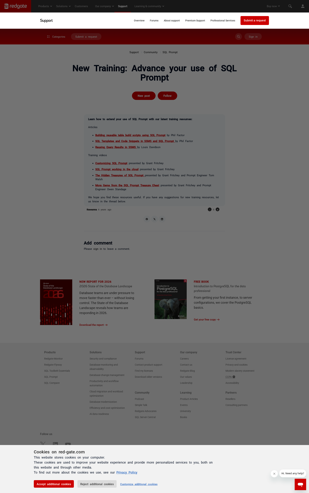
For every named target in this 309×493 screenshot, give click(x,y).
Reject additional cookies (97, 483)
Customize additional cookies (139, 484)
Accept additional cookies (54, 483)
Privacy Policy (126, 472)
